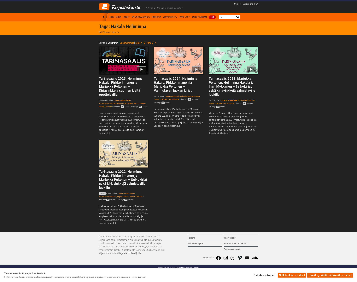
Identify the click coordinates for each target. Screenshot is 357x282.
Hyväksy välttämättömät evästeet (330, 275)
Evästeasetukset (264, 275)
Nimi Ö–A (151, 43)
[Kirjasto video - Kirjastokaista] (104, 6)
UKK (256, 4)
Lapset (126, 17)
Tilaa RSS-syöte (195, 243)
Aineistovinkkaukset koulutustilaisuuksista (183, 96)
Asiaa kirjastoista (141, 17)
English (246, 4)
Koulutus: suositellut (125, 103)
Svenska (238, 4)
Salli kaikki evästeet (292, 275)
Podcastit (185, 17)
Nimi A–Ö (140, 43)
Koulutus (156, 17)
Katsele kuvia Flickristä (235, 243)
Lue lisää (141, 277)
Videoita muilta (170, 17)
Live (212, 17)
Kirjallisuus (115, 17)
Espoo (136, 103)
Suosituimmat (127, 43)
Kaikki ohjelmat (199, 17)
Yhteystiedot (230, 238)
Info (251, 4)
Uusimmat (113, 43)
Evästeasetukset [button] (232, 249)
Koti (103, 17)
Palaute (191, 238)
